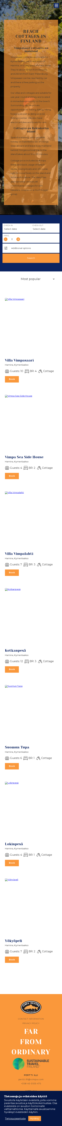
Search (31, 258)
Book (12, 379)
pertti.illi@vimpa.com (31, 1079)
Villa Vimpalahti (19, 554)
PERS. (6, 236)
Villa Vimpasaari (19, 360)
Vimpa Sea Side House (24, 457)
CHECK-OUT (37, 225)
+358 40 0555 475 (31, 1083)
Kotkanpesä (15, 650)
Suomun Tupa (17, 747)
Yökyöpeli (13, 941)
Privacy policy (31, 1023)
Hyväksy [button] (34, 1118)
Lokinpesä (14, 844)
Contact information (31, 1019)
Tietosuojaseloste (15, 1118)
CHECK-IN (8, 225)
